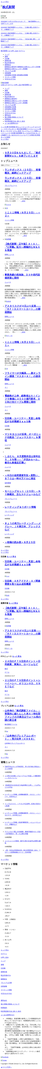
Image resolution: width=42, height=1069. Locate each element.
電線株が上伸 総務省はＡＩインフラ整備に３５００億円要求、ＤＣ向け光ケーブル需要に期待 (22, 398)
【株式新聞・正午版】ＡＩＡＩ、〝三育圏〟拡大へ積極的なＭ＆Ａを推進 (22, 247)
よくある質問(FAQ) (11, 123)
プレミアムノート (11, 185)
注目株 (7, 92)
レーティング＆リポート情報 (20, 507)
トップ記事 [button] (5, 127)
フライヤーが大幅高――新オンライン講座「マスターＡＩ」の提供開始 (23, 376)
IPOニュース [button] (20, 127)
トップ (7, 88)
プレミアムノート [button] (27, 131)
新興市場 (8, 94)
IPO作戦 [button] (37, 135)
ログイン (22, 51)
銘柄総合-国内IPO (11, 67)
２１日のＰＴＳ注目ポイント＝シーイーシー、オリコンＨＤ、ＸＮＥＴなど (22, 683)
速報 (6, 90)
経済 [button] (19, 131)
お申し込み (14, 51)
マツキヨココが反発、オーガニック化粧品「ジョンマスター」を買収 (23, 437)
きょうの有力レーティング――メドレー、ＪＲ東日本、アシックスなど (23, 526)
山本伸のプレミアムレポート (15, 743)
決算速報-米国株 (22, 75)
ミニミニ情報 (9, 220)
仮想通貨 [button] (19, 133)
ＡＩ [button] (4, 131)
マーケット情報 (10, 111)
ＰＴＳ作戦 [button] (30, 135)
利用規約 (8, 119)
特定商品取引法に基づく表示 (15, 121)
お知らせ (4, 85)
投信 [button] (18, 129)
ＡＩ (6, 387)
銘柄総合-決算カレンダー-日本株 (28, 67)
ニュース (8, 282)
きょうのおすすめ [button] (29, 133)
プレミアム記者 (10, 105)
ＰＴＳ (7, 672)
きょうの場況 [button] (5, 137)
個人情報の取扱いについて (14, 117)
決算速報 (4, 986)
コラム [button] (15, 131)
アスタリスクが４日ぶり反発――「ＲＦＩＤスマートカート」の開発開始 (23, 309)
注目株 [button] (13, 133)
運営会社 (8, 115)
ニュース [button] (7, 133)
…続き (23, 201)
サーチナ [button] (9, 131)
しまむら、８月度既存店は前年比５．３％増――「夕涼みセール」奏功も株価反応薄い (22, 459)
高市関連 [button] (12, 127)
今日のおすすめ (10, 113)
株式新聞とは (5, 51)
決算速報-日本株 (10, 75)
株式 (6, 669)
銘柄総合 (4, 979)
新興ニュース (9, 254)
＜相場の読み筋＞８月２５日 (20, 542)
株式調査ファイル (11, 724)
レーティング (9, 515)
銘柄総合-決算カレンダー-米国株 (16, 69)
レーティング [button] (29, 127)
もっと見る (5, 2)
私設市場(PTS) (10, 96)
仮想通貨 (8, 483)
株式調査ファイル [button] (26, 129)
